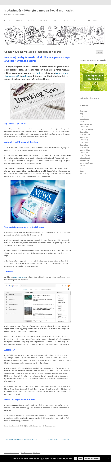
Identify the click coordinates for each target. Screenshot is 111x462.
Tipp (81, 168)
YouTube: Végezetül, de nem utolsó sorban (20, 439)
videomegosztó (11, 76)
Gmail (82, 121)
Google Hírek (37, 426)
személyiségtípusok (86, 163)
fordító (39, 73)
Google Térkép (84, 153)
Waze (81, 171)
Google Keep (84, 140)
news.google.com (19, 277)
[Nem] (108, 459)
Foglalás (7, 21)
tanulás (82, 166)
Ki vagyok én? (43, 21)
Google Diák (84, 127)
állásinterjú (83, 111)
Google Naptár (84, 142)
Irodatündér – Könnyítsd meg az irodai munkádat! (39, 10)
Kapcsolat (30, 21)
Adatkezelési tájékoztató (11, 453)
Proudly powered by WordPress (30, 453)
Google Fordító (85, 134)
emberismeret (84, 119)
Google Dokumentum (87, 129)
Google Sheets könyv (89, 21)
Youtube (83, 173)
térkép (25, 76)
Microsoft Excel (85, 158)
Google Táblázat (85, 150)
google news (51, 426)
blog (81, 114)
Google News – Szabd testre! (59, 439)
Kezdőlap (19, 21)
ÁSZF (75, 21)
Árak (54, 21)
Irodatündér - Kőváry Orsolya (89, 98)
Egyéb (82, 116)
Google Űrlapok (85, 155)
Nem (80, 459)
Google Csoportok (86, 124)
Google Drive (84, 132)
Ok (76, 459)
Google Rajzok (84, 147)
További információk (92, 459)
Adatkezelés (65, 21)
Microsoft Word (85, 160)
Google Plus (84, 145)
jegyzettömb (61, 73)
